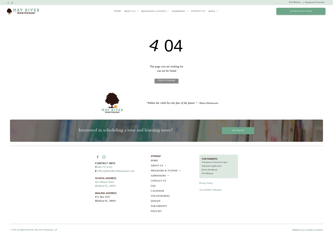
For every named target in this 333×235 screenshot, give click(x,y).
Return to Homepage (166, 80)
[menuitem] (295, 2)
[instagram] (12, 3)
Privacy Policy (206, 183)
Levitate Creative (314, 229)
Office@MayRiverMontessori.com (115, 170)
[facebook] (8, 3)
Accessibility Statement (210, 189)
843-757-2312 (104, 167)
